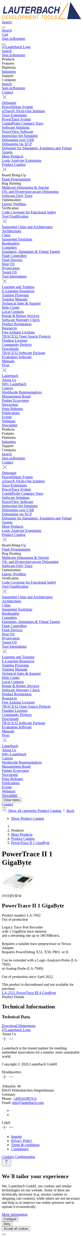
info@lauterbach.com (28, 1103)
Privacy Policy (21, 1141)
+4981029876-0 (24, 1098)
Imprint (16, 1137)
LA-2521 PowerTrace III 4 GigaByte (29, 993)
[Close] (4, 1234)
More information (14, 1214)
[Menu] (4, 27)
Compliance (20, 1149)
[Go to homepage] (41, 18)
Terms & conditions (25, 1145)
